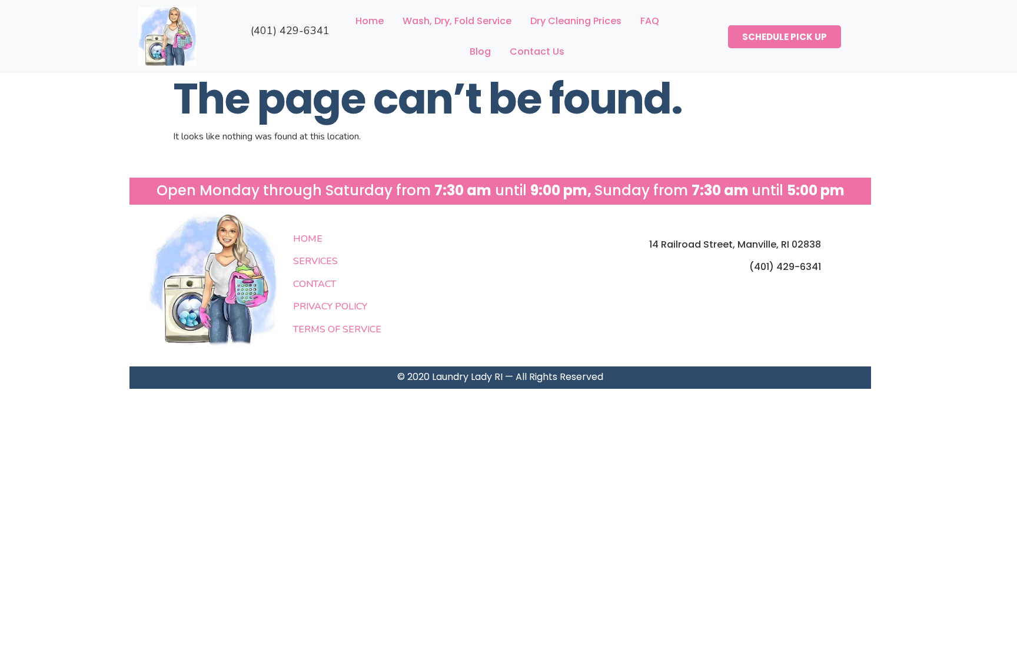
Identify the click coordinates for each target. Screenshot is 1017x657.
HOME (308, 238)
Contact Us (537, 51)
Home (369, 21)
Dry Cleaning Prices (576, 21)
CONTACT (314, 284)
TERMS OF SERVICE (337, 329)
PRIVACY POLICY (330, 306)
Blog (480, 51)
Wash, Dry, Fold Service (457, 21)
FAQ (649, 21)
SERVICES (315, 261)
